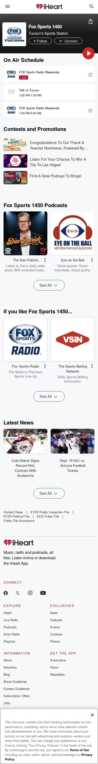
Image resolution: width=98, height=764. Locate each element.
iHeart (8, 612)
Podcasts (10, 627)
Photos (55, 641)
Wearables (57, 674)
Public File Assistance (19, 520)
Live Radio (11, 620)
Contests (56, 634)
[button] (88, 53)
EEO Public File (48, 516)
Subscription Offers (17, 696)
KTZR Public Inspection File (49, 512)
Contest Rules (13, 512)
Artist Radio (12, 634)
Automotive (58, 660)
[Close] (92, 715)
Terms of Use (79, 750)
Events (55, 627)
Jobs (7, 703)
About (8, 660)
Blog (7, 674)
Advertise (10, 667)
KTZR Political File (16, 516)
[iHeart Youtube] (43, 592)
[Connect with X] (18, 592)
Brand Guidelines (15, 681)
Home (54, 667)
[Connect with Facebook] (6, 592)
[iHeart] (49, 7)
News (54, 612)
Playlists (9, 641)
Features (56, 620)
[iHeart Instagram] (30, 592)
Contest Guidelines (17, 688)
